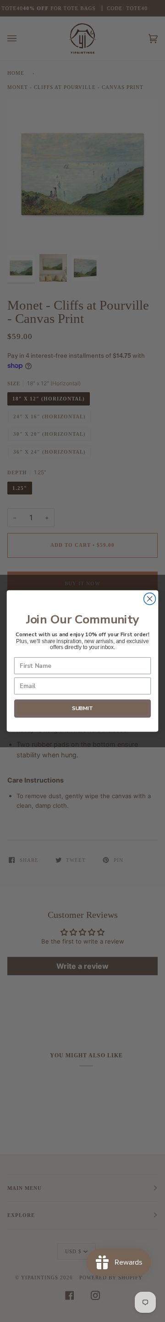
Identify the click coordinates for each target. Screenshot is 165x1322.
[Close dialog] (150, 599)
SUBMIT (82, 708)
